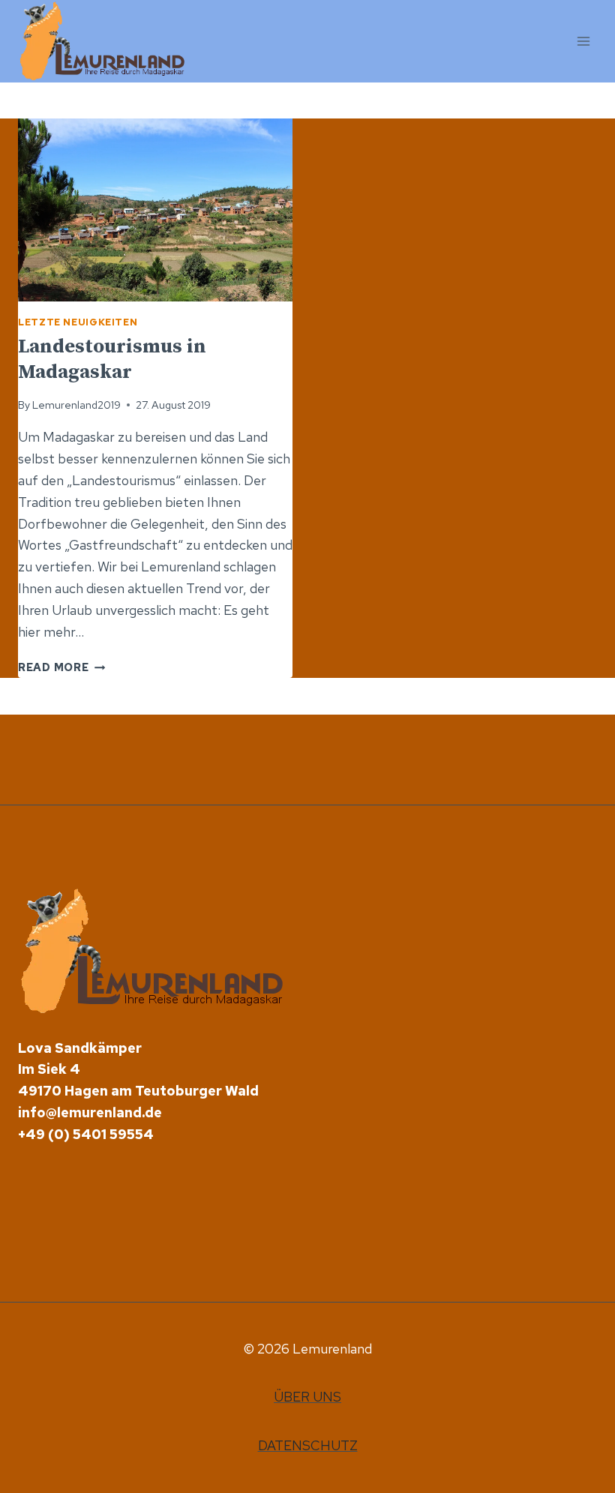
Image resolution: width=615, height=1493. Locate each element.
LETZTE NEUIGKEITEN (77, 322)
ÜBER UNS (307, 1396)
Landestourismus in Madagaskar (112, 359)
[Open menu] (583, 40)
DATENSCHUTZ (308, 1445)
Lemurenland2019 (76, 404)
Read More (61, 667)
